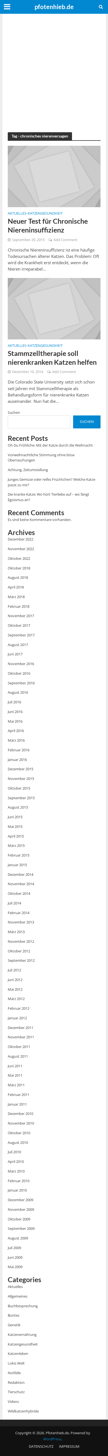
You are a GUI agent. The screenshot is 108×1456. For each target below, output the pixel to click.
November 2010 (21, 1123)
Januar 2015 (17, 864)
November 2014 (21, 883)
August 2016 (18, 692)
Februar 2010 (18, 1180)
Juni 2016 (15, 711)
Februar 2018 (18, 606)
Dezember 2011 (20, 1027)
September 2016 (21, 682)
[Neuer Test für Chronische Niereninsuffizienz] (54, 176)
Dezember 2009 (20, 1199)
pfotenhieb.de (54, 6)
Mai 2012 (15, 989)
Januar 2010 (17, 1190)
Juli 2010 (14, 1151)
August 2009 (18, 1238)
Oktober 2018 (19, 568)
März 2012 (16, 998)
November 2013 (21, 922)
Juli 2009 (14, 1247)
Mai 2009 (15, 1266)
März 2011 (16, 1084)
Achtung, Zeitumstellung (28, 469)
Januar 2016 (17, 759)
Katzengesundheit (45, 214)
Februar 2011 (18, 1094)
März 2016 (16, 740)
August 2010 (18, 1142)
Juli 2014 (14, 903)
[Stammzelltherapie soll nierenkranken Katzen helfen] (54, 308)
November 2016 (21, 663)
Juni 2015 (15, 816)
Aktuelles (17, 214)
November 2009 (21, 1209)
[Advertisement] (54, 73)
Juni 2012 (15, 979)
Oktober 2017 (19, 625)
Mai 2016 (15, 721)
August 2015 (18, 807)
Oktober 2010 (19, 1132)
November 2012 (21, 941)
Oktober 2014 (19, 893)
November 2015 (21, 778)
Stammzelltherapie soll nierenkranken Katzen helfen (52, 357)
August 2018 (18, 577)
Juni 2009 (15, 1257)
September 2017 (21, 635)
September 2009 (21, 1228)
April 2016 (16, 730)
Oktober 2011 (19, 1046)
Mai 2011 (15, 1075)
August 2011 (18, 1056)
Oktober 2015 (19, 788)
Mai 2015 (15, 826)
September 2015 (21, 797)
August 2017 (18, 644)
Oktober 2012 (19, 951)
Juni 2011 (15, 1065)
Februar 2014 (18, 912)
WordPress (52, 1439)
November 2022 (21, 548)
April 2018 (16, 587)
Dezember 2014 (20, 874)
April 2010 (16, 1161)
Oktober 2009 (19, 1219)
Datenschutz (41, 1446)
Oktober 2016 (19, 673)
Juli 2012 (14, 970)
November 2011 (21, 1036)
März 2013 (16, 931)
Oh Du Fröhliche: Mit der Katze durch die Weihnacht (50, 445)
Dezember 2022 (20, 539)
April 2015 (16, 836)
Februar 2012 (18, 1008)
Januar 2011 (17, 1104)
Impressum (69, 1446)
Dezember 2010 (20, 1113)
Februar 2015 (18, 855)
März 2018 (16, 596)
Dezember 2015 (20, 768)
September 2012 (21, 960)
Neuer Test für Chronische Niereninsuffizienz (48, 225)
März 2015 (16, 845)
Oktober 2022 (19, 558)
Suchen (14, 412)
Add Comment (65, 239)
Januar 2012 (17, 1017)
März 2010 (16, 1171)
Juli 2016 (14, 701)
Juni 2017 (15, 654)
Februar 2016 (18, 749)
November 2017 (21, 615)
